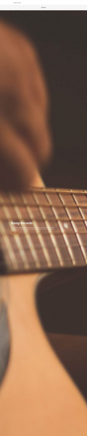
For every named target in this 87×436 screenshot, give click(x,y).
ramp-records (17, 3)
